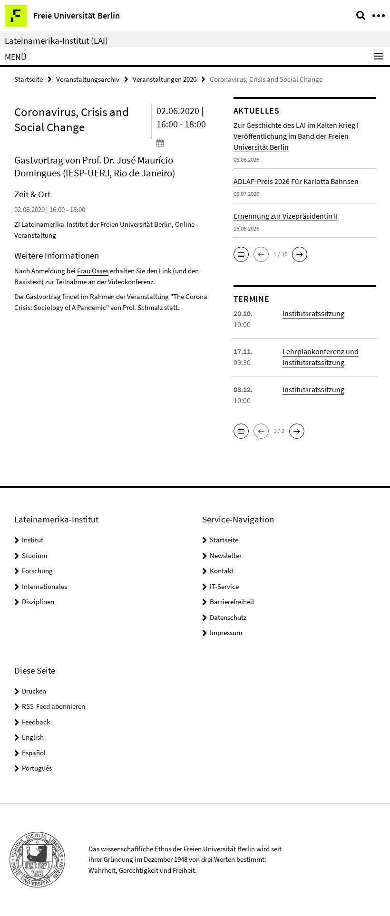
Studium (34, 555)
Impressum (226, 632)
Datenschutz (228, 617)
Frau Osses (92, 270)
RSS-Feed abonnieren (53, 706)
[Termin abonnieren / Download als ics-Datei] (187, 142)
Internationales (44, 586)
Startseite (28, 79)
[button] (241, 254)
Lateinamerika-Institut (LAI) (56, 40)
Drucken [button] (34, 690)
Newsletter (226, 555)
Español (34, 752)
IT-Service (224, 586)
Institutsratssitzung (313, 313)
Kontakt (222, 570)
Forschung (37, 570)
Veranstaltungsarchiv (87, 79)
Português (37, 767)
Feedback (36, 721)
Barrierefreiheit (232, 601)
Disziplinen (38, 601)
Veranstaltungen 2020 (164, 79)
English (33, 737)
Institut (32, 539)
